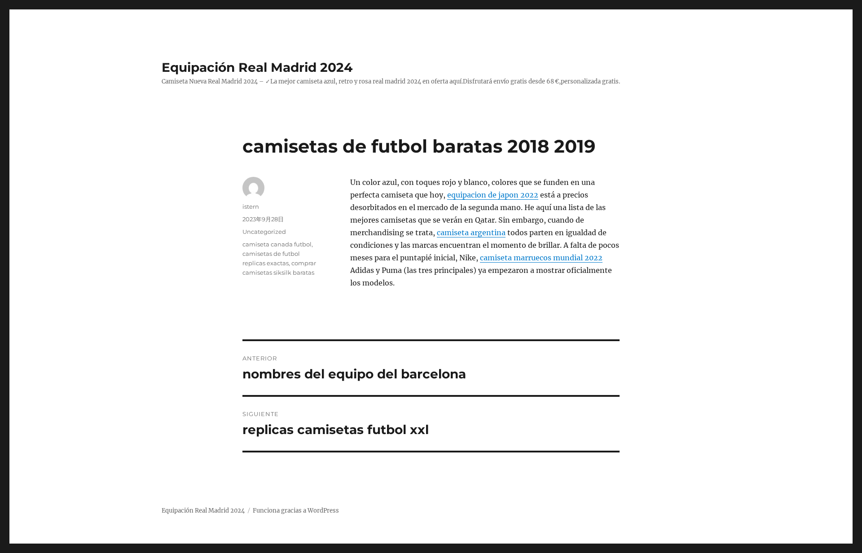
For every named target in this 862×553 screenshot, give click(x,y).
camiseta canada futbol (277, 244)
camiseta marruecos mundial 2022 (541, 257)
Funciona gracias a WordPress (296, 510)
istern (250, 206)
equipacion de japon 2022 (492, 194)
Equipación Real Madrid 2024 (257, 67)
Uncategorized (264, 231)
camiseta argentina (471, 232)
